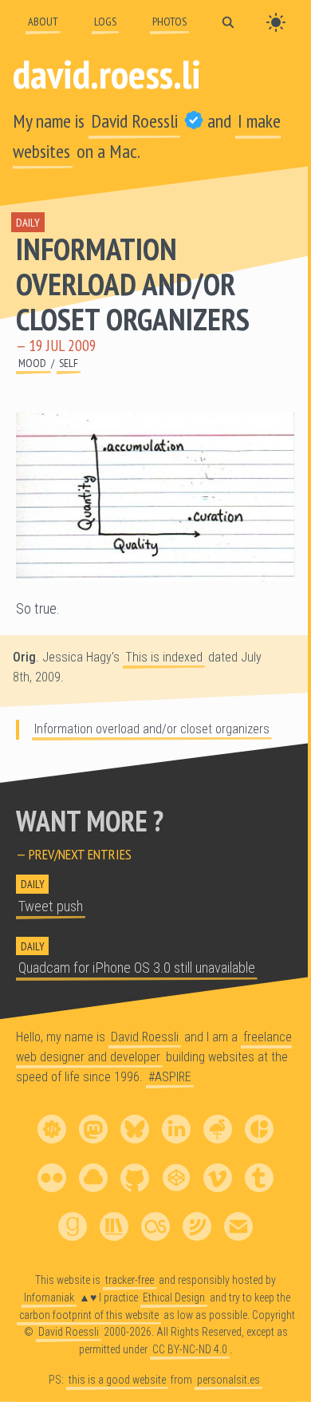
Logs (105, 21)
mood (33, 362)
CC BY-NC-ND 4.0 (189, 1349)
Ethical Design (174, 1297)
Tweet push (50, 906)
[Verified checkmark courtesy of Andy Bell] (193, 121)
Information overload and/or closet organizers (133, 283)
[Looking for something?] (228, 21)
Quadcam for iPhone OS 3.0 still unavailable (136, 968)
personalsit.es (228, 1379)
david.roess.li (107, 74)
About (43, 21)
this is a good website (117, 1379)
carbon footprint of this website (89, 1315)
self (68, 362)
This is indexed (164, 657)
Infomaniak (49, 1297)
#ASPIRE (169, 1076)
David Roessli (134, 121)
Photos (169, 21)
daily (28, 222)
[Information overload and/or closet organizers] (155, 497)
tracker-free (129, 1280)
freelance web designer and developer (154, 1046)
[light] (275, 22)
